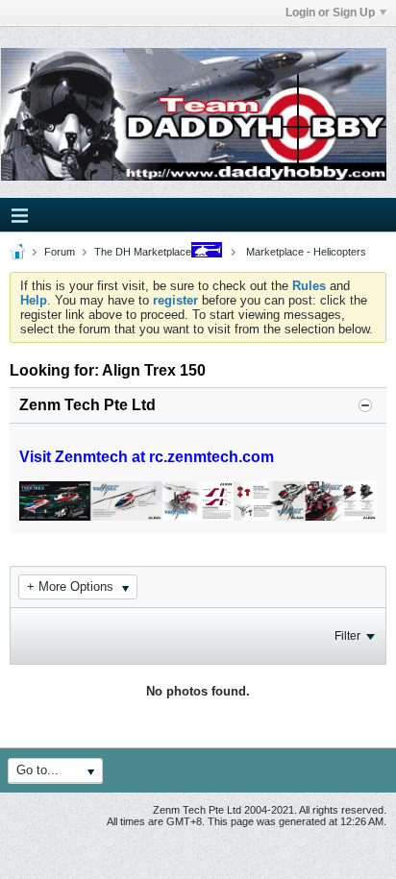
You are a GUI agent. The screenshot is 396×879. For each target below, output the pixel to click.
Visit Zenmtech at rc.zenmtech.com (146, 457)
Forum (59, 251)
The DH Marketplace (142, 251)
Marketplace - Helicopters (304, 251)
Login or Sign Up (330, 12)
